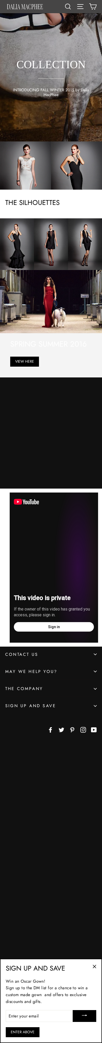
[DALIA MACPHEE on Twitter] (61, 729)
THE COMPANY (24, 689)
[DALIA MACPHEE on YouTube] (94, 729)
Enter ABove (23, 1032)
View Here (24, 361)
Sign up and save (30, 706)
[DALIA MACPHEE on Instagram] (83, 729)
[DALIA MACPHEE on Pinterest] (72, 729)
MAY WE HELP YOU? (31, 671)
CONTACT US (21, 654)
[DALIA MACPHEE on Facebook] (50, 729)
